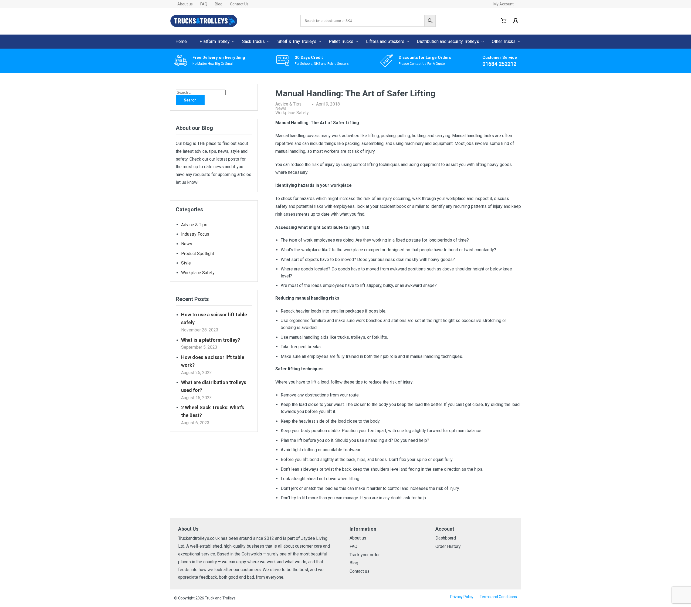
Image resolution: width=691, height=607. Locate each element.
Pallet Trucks (341, 41)
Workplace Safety (292, 112)
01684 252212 (499, 64)
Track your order (365, 554)
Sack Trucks (253, 41)
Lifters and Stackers (385, 41)
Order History (448, 546)
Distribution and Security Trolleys (448, 41)
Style (186, 263)
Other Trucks (504, 41)
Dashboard (445, 538)
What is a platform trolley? (210, 340)
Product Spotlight (197, 253)
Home (181, 41)
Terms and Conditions (498, 597)
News (280, 108)
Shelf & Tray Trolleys (296, 41)
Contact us (360, 571)
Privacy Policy (461, 597)
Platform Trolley (214, 41)
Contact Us (239, 4)
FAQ (203, 4)
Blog (218, 4)
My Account (503, 4)
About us (185, 4)
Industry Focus (195, 234)
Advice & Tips (288, 104)
